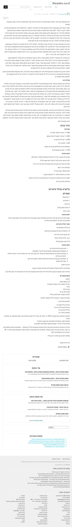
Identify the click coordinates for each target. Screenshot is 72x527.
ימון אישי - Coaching (19, 511)
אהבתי (5, 18)
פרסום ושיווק (43, 520)
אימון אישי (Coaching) (63, 499)
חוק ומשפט (67, 509)
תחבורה (23, 522)
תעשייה (68, 524)
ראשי (56, 7)
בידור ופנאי (67, 505)
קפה (23, 520)
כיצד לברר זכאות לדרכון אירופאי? (61, 472)
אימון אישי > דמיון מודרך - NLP (39, 499)
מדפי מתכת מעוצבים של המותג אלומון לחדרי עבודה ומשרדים (53, 485)
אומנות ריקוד (43, 498)
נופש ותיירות (66, 516)
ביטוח (45, 505)
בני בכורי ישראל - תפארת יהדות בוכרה (57, 407)
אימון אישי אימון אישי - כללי (39, 501)
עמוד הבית (67, 518)
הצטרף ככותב (48, 7)
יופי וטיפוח (44, 511)
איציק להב (44, 503)
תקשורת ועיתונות (42, 524)
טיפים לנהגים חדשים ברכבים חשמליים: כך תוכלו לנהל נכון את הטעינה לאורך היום (49, 483)
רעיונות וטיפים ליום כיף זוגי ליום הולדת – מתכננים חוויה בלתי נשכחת (52, 480)
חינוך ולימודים (21, 509)
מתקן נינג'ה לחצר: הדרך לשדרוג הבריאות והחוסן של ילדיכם (54, 476)
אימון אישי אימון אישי (64, 501)
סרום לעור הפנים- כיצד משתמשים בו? (55, 447)
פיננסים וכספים (66, 520)
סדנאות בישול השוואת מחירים (59, 385)
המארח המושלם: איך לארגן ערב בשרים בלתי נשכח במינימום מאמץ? (47, 441)
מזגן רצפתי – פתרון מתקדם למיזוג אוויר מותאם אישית (55, 481)
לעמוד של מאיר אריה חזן (36, 420)
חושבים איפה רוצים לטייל (40, 509)
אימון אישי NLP (20, 499)
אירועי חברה (21, 503)
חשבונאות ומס (66, 511)
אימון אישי (22, 498)
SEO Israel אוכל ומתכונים (63, 496)
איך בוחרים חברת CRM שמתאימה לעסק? (54, 445)
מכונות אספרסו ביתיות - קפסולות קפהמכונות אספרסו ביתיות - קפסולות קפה (46, 372)
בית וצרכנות (21, 505)
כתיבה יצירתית (43, 513)
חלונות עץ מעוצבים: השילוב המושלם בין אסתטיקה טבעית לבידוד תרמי (46, 443)
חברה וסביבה (21, 507)
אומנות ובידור (66, 498)
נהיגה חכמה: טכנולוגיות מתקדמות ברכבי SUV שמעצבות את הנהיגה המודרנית (49, 478)
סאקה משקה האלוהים (62, 414)
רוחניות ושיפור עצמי (41, 522)
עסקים (45, 518)
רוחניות (68, 522)
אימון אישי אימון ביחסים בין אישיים (15, 501)
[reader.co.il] (36, 2)
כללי (68, 513)
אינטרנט (67, 503)
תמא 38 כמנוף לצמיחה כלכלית (61, 487)
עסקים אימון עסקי (20, 518)
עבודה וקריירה (21, 516)
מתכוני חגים (32, 360)
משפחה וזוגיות (21, 514)
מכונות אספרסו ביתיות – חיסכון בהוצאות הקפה (55, 378)
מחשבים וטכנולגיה (42, 514)
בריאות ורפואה (66, 507)
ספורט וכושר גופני (42, 516)
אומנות (23, 496)
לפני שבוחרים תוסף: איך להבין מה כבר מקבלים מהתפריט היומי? (48, 439)
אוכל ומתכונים (64, 360)
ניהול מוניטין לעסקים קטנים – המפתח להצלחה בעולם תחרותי (54, 474)
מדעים (68, 514)
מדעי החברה (21, 513)
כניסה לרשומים (38, 7)
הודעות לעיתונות (42, 507)
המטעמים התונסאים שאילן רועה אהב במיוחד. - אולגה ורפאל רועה (49, 401)
